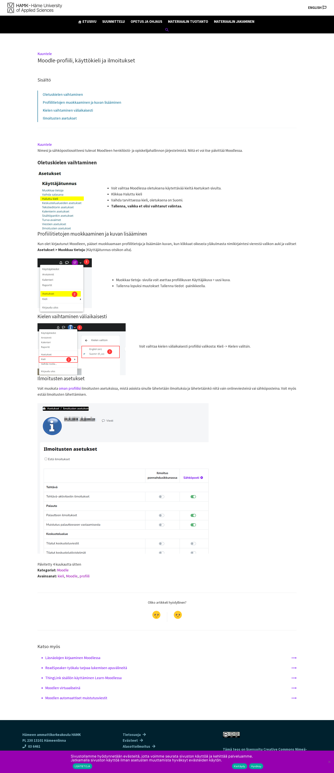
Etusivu (89, 21)
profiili (84, 576)
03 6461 (34, 746)
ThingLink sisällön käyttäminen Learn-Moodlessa (83, 677)
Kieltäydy (239, 766)
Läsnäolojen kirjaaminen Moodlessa (72, 657)
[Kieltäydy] (329, 762)
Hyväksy (256, 766)
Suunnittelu (113, 21)
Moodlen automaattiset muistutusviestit (76, 698)
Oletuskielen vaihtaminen (63, 94)
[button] (167, 30)
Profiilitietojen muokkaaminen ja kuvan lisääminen (82, 102)
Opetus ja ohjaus (146, 21)
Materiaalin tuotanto (188, 21)
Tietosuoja (132, 734)
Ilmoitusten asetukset (60, 118)
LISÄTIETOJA (82, 766)
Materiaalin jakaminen (234, 21)
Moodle (63, 570)
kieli (61, 576)
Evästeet (130, 740)
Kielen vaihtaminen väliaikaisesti (68, 110)
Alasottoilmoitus (136, 746)
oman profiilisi (70, 388)
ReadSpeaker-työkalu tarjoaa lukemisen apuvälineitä (86, 667)
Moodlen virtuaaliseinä (62, 688)
